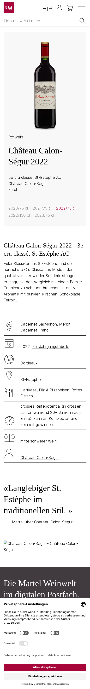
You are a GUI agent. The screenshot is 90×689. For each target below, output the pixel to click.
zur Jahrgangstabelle (50, 346)
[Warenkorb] (70, 7)
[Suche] (83, 21)
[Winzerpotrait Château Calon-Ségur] (45, 547)
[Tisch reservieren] (47, 8)
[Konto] (59, 7)
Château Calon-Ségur (39, 457)
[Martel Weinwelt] (9, 7)
